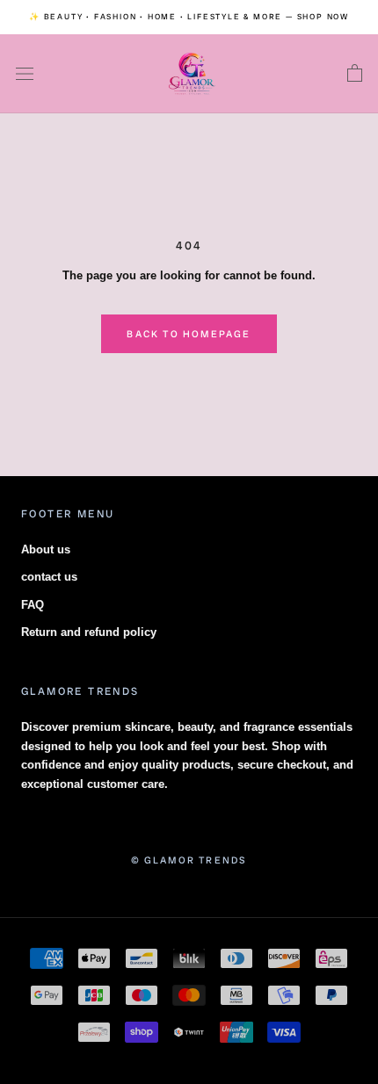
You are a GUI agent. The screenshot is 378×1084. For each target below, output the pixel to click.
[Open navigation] (24, 74)
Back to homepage (189, 334)
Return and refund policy (88, 632)
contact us (49, 576)
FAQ (32, 604)
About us (45, 549)
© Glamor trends (189, 860)
